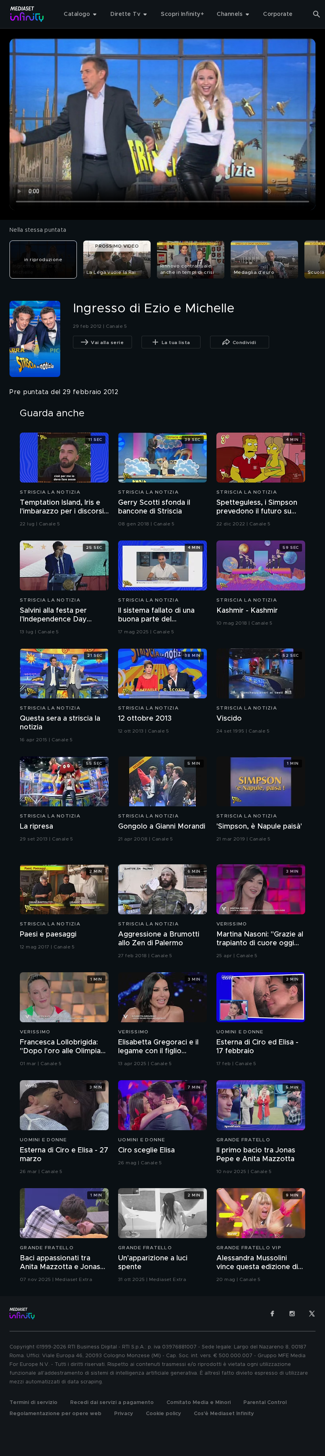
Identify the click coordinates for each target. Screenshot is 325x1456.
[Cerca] (316, 14)
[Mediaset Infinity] (27, 14)
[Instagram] (292, 1313)
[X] (311, 1313)
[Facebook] (272, 1313)
